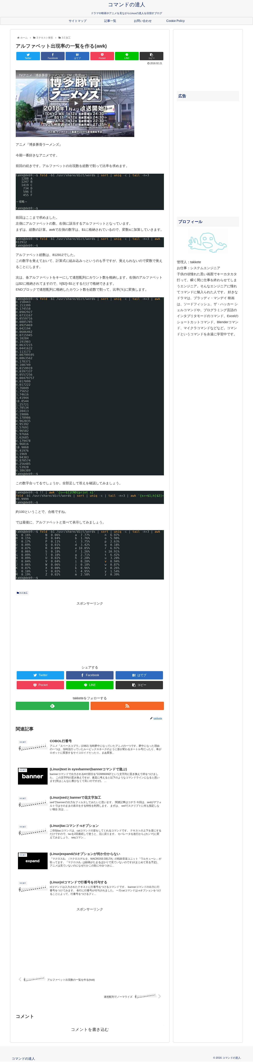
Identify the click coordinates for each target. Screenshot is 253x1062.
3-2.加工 (23, 593)
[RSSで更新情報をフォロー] (127, 706)
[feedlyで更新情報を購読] (52, 706)
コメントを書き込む (90, 1029)
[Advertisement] (90, 633)
